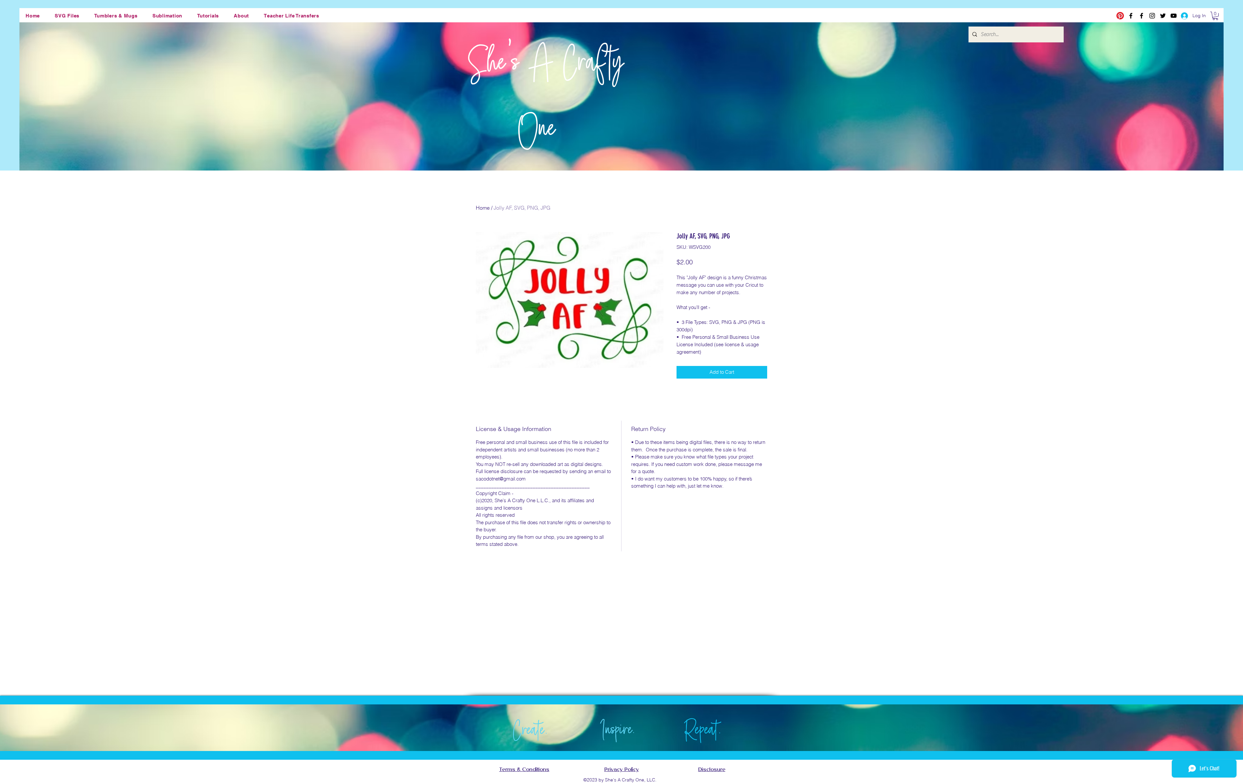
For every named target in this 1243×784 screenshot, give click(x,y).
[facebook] (1131, 15)
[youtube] (1173, 15)
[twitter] (1163, 15)
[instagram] (1152, 15)
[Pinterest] (1120, 15)
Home (483, 207)
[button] (67, 16)
